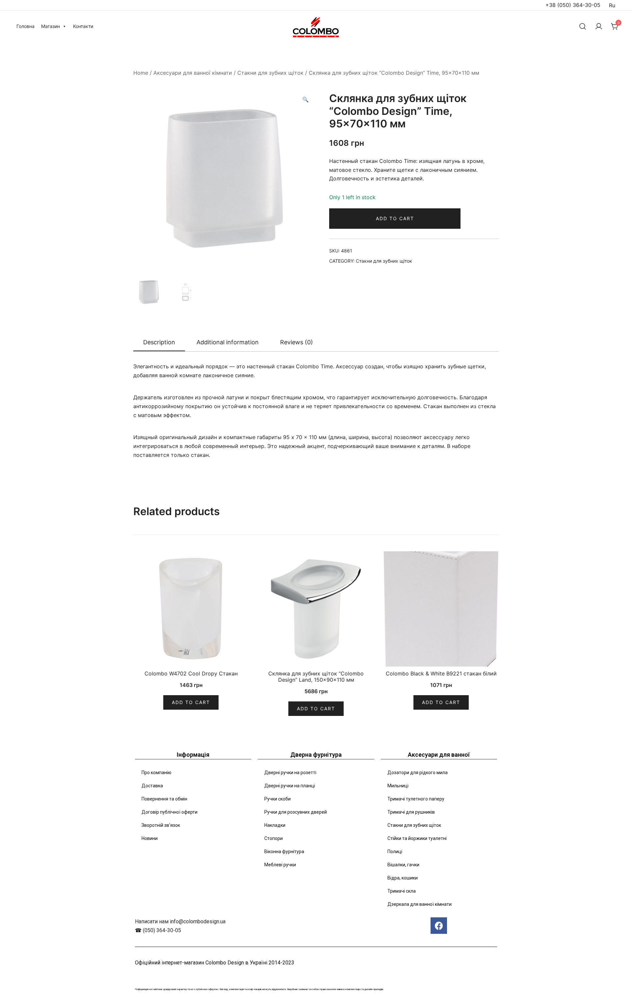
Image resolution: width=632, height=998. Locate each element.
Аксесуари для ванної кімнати (192, 72)
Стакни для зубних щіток (270, 72)
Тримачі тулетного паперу (415, 798)
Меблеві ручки (280, 864)
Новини (150, 838)
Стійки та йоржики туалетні (417, 838)
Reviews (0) (296, 342)
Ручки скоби (277, 798)
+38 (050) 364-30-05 (572, 5)
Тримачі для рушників (411, 812)
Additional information (228, 342)
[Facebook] (439, 925)
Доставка (152, 785)
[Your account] (599, 26)
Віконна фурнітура (284, 851)
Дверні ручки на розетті (290, 772)
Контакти (83, 26)
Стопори (273, 838)
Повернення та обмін (164, 798)
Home (140, 72)
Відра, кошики (402, 877)
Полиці (394, 851)
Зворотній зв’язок (161, 825)
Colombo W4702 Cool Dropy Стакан (191, 673)
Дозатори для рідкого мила (417, 772)
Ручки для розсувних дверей (295, 812)
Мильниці (397, 785)
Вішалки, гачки (403, 864)
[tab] (159, 342)
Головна (25, 26)
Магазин (50, 26)
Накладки (274, 825)
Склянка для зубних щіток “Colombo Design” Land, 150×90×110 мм (316, 676)
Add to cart (395, 218)
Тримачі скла (401, 891)
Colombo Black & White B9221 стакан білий (441, 673)
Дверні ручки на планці (289, 785)
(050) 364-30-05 (162, 930)
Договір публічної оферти (170, 812)
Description (159, 342)
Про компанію (156, 772)
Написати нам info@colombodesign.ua (180, 921)
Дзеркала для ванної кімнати (419, 904)
